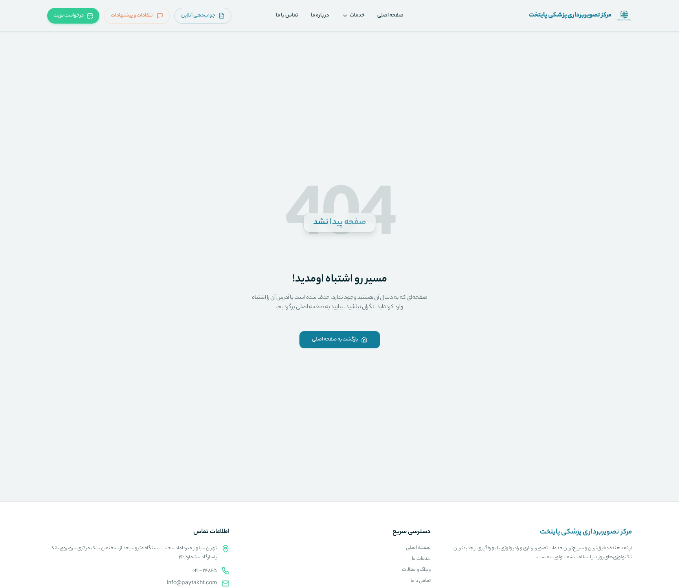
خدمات (357, 15)
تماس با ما (287, 15)
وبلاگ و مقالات (416, 570)
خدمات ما (421, 559)
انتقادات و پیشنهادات (132, 15)
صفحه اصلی (390, 15)
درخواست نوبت (68, 15)
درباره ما (320, 15)
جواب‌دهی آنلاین (198, 15)
